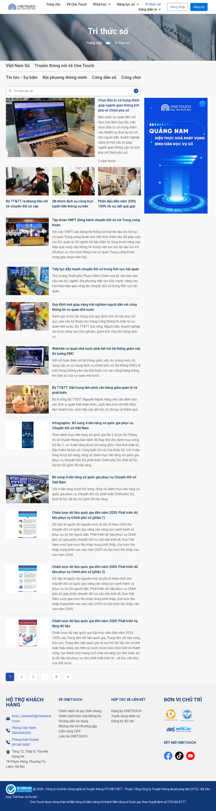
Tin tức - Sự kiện (22, 77)
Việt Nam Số (18, 65)
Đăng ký (198, 7)
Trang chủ (53, 4)
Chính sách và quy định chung (80, 711)
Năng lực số (126, 4)
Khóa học (100, 4)
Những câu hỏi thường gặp (78, 726)
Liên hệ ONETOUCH (73, 736)
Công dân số (104, 77)
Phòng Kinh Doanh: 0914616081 (25, 742)
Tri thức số (153, 4)
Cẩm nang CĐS (70, 731)
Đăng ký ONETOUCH (126, 711)
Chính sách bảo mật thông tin (80, 716)
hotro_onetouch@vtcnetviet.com (31, 718)
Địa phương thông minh (65, 77)
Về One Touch (77, 4)
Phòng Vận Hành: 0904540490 (24, 730)
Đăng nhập (177, 7)
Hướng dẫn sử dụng (73, 721)
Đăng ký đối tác (122, 721)
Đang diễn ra (148, 9)
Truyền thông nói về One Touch (64, 65)
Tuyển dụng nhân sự (125, 716)
